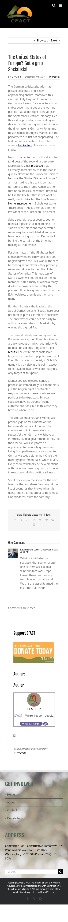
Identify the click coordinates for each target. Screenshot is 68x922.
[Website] (45, 724)
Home (11, 794)
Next (54, 40)
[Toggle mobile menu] (61, 5)
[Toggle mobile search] (54, 5)
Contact (12, 810)
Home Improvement (20, 203)
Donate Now (15, 818)
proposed (37, 165)
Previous (42, 40)
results (12, 352)
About (11, 802)
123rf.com (19, 753)
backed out (25, 145)
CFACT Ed (16, 76)
